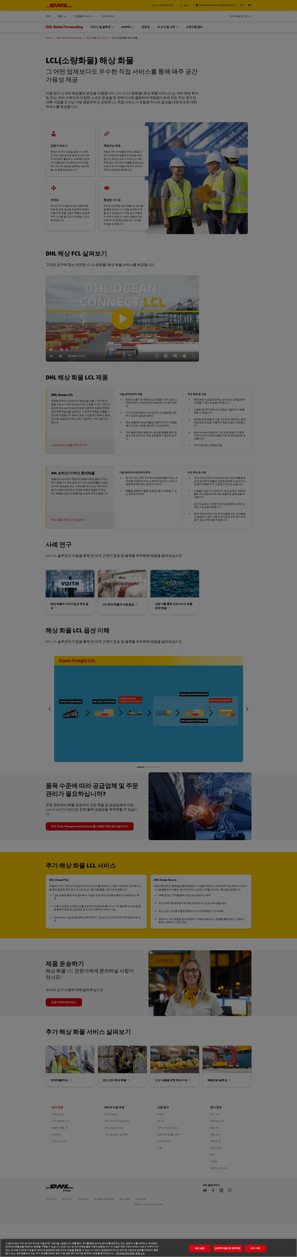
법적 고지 (140, 1253)
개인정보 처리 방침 (125, 1253)
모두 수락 (255, 1248)
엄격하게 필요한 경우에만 (228, 1248)
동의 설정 (200, 1248)
